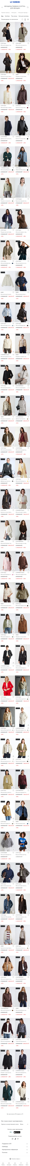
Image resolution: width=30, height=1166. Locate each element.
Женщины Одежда (22, 12)
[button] (13, 40)
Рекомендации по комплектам (9, 19)
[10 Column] (28, 19)
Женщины (14, 12)
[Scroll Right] (27, 1124)
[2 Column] (22, 19)
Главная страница (5, 12)
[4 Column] (25, 19)
